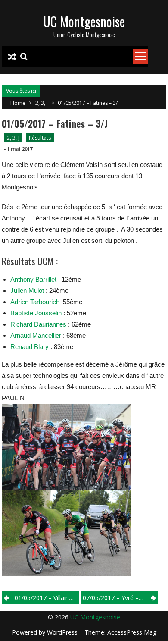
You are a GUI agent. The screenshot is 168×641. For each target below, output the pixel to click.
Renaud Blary (29, 346)
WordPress (63, 632)
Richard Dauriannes (38, 324)
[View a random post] (12, 57)
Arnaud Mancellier (35, 335)
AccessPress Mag (131, 632)
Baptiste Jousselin (36, 313)
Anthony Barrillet (33, 279)
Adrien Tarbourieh (34, 301)
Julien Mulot (27, 290)
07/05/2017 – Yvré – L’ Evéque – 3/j (120, 598)
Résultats (40, 137)
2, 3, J (41, 103)
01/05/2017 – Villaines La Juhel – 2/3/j (47, 598)
